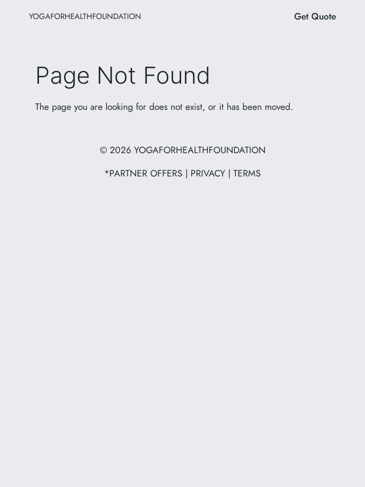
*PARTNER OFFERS (143, 173)
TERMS (247, 173)
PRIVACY (208, 173)
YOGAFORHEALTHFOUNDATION (85, 16)
